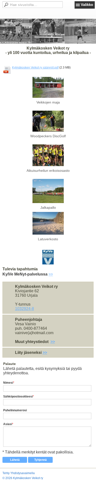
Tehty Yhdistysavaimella (18, 473)
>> (50, 274)
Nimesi (8, 382)
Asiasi (7, 424)
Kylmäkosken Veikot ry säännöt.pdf (35, 67)
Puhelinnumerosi (15, 410)
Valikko (87, 4)
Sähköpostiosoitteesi (18, 396)
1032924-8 (24, 309)
